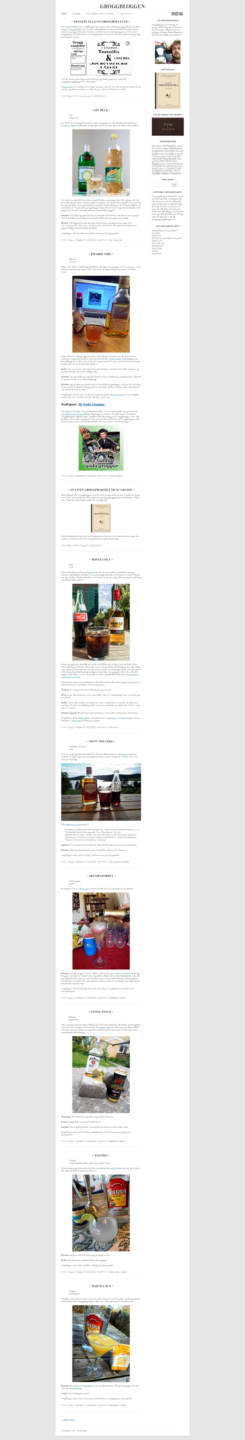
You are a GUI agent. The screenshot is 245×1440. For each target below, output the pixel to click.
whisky (119, 475)
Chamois (113, 1398)
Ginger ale (117, 240)
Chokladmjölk (157, 150)
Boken (76, 13)
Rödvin (168, 164)
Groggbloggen (122, 6)
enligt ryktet (105, 1027)
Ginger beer (156, 156)
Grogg (71, 240)
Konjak (172, 158)
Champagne (114, 997)
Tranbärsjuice (157, 170)
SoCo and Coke (101, 741)
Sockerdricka (177, 163)
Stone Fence (101, 1011)
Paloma (101, 1155)
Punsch (175, 161)
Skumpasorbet (101, 876)
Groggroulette (75, 29)
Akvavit (159, 146)
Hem (63, 13)
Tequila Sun (101, 1286)
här (108, 397)
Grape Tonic (114, 1271)
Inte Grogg (85, 96)
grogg (155, 27)
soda (154, 166)
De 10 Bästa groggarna (100, 13)
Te (165, 168)
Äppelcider (113, 1141)
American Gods (125, 754)
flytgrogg (84, 888)
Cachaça (158, 148)
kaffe (159, 158)
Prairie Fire (101, 254)
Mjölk (168, 160)
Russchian (161, 164)
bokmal (124, 1132)
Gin (110, 240)
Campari (165, 148)
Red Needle (76, 1388)
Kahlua (165, 158)
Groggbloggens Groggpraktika (75, 414)
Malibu (162, 161)
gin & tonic (93, 572)
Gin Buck (101, 110)
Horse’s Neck (69, 125)
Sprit (175, 166)
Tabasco (112, 475)
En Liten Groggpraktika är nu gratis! (101, 489)
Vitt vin (177, 170)
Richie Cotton (83, 718)
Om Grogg (126, 13)
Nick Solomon (127, 718)
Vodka (156, 173)
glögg (163, 156)
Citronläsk (169, 150)
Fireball (161, 154)
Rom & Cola (101, 559)
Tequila (123, 1271)
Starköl (155, 168)
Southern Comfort (121, 861)
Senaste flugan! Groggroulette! (101, 21)
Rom (116, 727)
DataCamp (111, 718)
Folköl (166, 154)
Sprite (180, 166)
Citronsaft (179, 150)
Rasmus (79, 240)
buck (96, 200)
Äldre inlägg (68, 1419)
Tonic (178, 168)
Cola (111, 727)
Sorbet (122, 997)
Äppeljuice (176, 173)
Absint (154, 146)
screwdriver (88, 1385)
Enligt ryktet (115, 358)
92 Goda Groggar (117, 394)
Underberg (168, 170)
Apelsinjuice (114, 1405)
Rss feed (170, 13)
